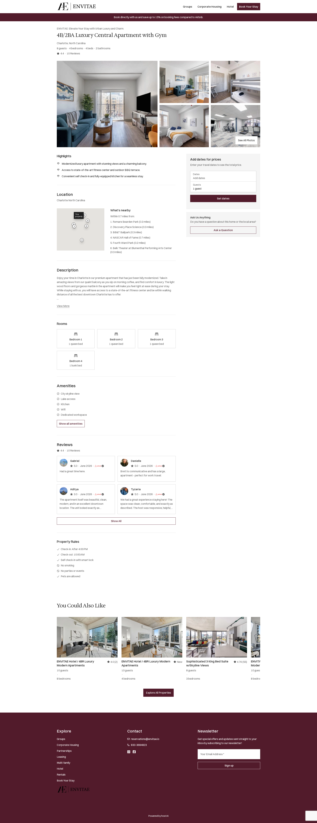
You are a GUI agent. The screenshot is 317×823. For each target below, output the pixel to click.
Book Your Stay (248, 6)
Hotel (230, 6)
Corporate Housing (209, 6)
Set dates (223, 198)
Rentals (61, 774)
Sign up (229, 765)
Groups (187, 6)
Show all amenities (71, 423)
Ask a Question (223, 230)
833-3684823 (139, 745)
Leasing (61, 756)
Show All (116, 521)
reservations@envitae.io (145, 739)
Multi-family (63, 762)
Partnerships (64, 750)
